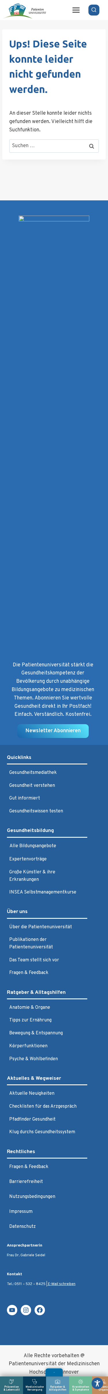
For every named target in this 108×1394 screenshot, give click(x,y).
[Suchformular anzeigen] (93, 10)
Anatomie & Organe (29, 1007)
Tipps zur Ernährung (30, 1020)
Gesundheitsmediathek (33, 773)
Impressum (21, 1212)
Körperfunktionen (28, 1046)
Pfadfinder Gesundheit (32, 1119)
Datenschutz (22, 1227)
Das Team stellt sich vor (34, 960)
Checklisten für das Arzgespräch (43, 1106)
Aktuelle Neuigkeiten (31, 1093)
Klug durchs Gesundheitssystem (42, 1132)
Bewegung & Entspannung (36, 1033)
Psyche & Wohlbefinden (33, 1059)
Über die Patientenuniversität (40, 927)
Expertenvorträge (28, 859)
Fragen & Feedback (28, 973)
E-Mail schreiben (61, 1284)
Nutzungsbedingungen (32, 1197)
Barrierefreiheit (26, 1182)
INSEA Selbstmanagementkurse (42, 892)
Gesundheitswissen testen (36, 811)
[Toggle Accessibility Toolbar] (97, 1383)
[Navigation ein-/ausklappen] (54, 1372)
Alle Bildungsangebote (33, 846)
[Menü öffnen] (76, 10)
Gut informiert (24, 798)
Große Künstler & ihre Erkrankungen (32, 876)
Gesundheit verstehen (32, 786)
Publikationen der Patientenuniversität (31, 943)
